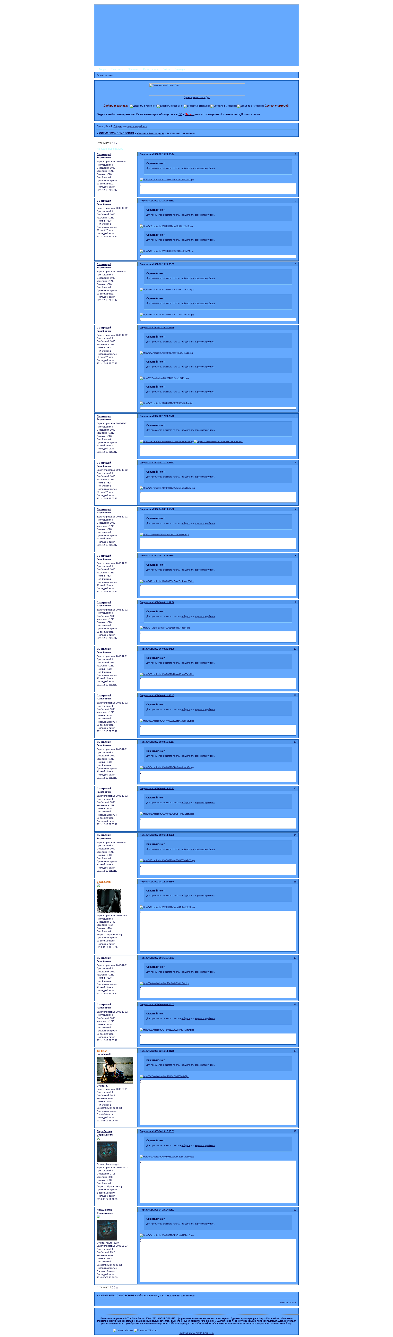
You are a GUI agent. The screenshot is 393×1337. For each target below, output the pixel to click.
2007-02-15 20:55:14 (163, 154)
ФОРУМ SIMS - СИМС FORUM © (197, 1333)
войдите (186, 168)
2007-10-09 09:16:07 (163, 1004)
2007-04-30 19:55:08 (163, 509)
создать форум (288, 1302)
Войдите (118, 126)
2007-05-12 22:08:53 (163, 555)
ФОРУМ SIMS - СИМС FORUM (116, 133)
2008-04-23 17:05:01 (163, 1131)
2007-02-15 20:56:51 (163, 200)
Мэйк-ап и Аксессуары (150, 133)
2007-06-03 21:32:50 (163, 602)
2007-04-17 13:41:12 (163, 462)
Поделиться (146, 154)
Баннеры (180, 69)
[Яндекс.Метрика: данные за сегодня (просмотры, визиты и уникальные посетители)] (123, 1330)
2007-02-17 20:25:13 (163, 416)
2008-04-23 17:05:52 (163, 1210)
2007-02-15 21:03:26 (163, 327)
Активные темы (105, 75)
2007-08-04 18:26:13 (163, 788)
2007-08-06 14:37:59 (163, 835)
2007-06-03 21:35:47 (163, 695)
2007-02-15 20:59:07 (163, 264)
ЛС (180, 114)
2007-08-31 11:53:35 (163, 958)
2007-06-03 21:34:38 (163, 649)
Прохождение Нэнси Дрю (197, 97)
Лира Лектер (104, 1131)
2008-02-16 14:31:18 (163, 1051)
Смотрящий (104, 154)
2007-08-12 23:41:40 (163, 881)
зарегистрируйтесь (137, 126)
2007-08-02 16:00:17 (163, 742)
